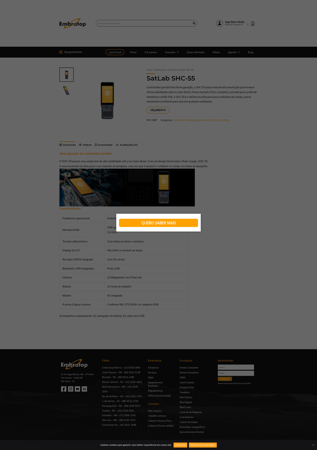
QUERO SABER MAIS (158, 222)
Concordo (180, 445)
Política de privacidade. (203, 445)
